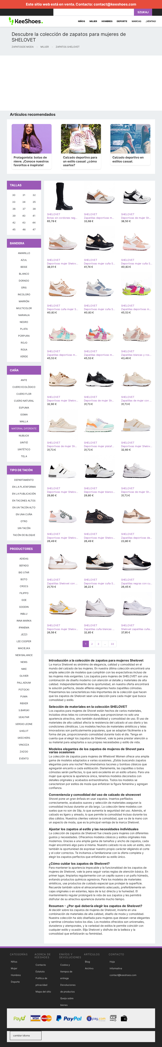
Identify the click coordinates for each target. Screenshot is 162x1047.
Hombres (16, 975)
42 (13, 222)
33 (112, 643)
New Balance (24, 655)
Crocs (24, 586)
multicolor (24, 308)
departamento (24, 479)
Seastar (24, 717)
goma (24, 414)
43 (23, 222)
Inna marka (24, 620)
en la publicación (24, 493)
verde (24, 356)
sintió (24, 442)
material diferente (24, 428)
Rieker (24, 703)
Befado (24, 565)
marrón (24, 301)
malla (24, 421)
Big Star (24, 572)
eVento (24, 758)
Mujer (14, 968)
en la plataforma (24, 486)
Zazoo (24, 751)
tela (24, 456)
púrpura (24, 335)
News (24, 662)
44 (34, 222)
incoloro (24, 294)
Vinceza (24, 744)
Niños (14, 961)
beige (24, 266)
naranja (24, 315)
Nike (24, 668)
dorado (24, 280)
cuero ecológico (23, 386)
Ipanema (24, 627)
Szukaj (143, 12)
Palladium (24, 682)
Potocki (24, 689)
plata (24, 328)
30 (13, 195)
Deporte (15, 981)
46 (24, 229)
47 (34, 229)
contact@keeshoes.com (115, 4)
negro (24, 322)
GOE (24, 600)
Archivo (89, 968)
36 (13, 208)
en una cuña (24, 514)
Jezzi (24, 634)
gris (24, 287)
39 (13, 215)
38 (34, 208)
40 (23, 215)
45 (13, 229)
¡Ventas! (151, 21)
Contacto (41, 964)
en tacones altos (24, 500)
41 (34, 215)
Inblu (23, 613)
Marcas (136, 21)
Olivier (24, 675)
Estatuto (40, 971)
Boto (24, 579)
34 (23, 201)
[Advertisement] (81, 83)
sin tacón (24, 528)
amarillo (24, 253)
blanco (24, 273)
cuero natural (24, 400)
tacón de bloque (24, 535)
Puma (23, 696)
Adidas (24, 558)
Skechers (24, 737)
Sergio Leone (23, 724)
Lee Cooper (24, 641)
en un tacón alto (23, 507)
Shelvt (23, 730)
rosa (24, 349)
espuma (24, 407)
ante (24, 380)
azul (24, 260)
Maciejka (24, 648)
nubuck (24, 435)
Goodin (24, 606)
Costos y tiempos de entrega (66, 971)
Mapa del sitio (43, 991)
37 (24, 208)
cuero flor (23, 393)
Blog (87, 961)
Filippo (24, 593)
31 (24, 195)
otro (24, 521)
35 (34, 201)
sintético (24, 449)
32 (34, 195)
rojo (24, 342)
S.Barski (24, 710)
